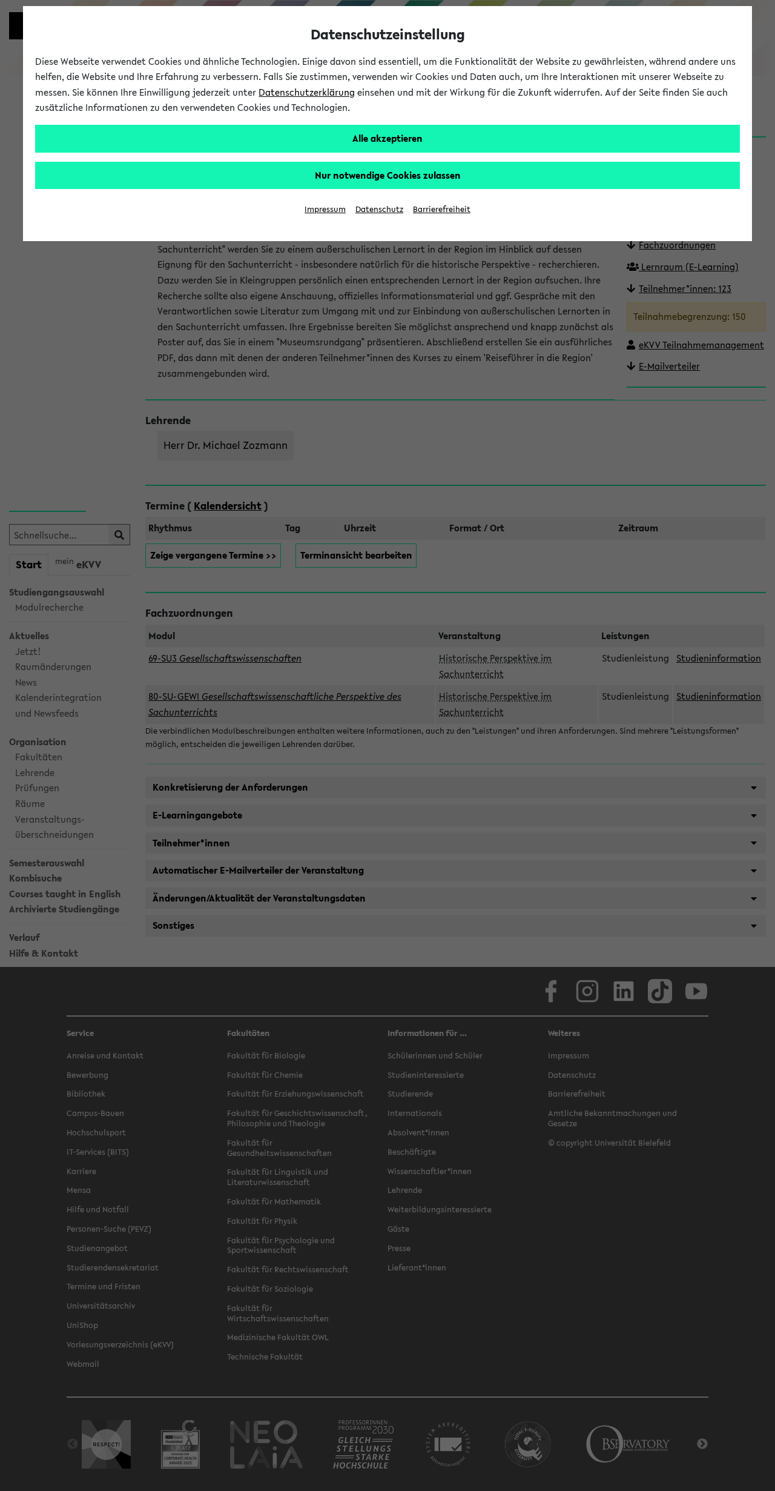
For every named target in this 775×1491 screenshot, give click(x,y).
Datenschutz (379, 209)
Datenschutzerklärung (307, 92)
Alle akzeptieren (387, 138)
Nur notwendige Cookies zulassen (388, 175)
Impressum (325, 209)
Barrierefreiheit (441, 209)
